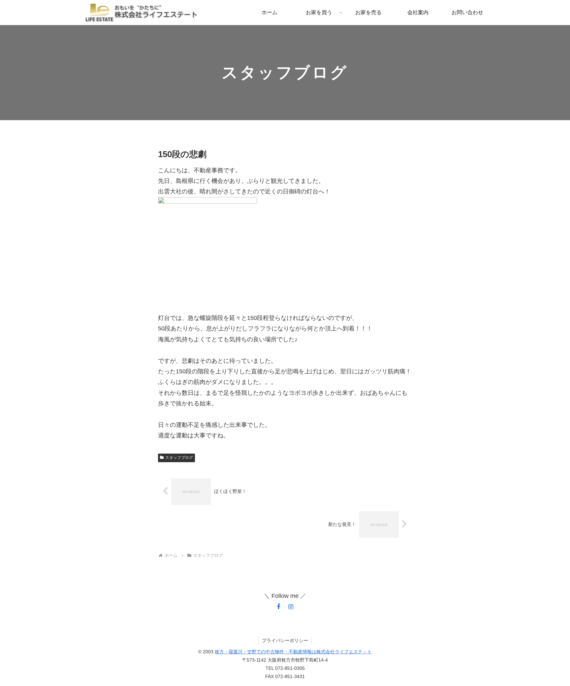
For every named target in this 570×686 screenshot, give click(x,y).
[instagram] (290, 606)
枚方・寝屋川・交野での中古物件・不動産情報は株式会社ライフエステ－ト (293, 651)
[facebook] (278, 606)
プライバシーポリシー (285, 640)
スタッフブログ (179, 457)
